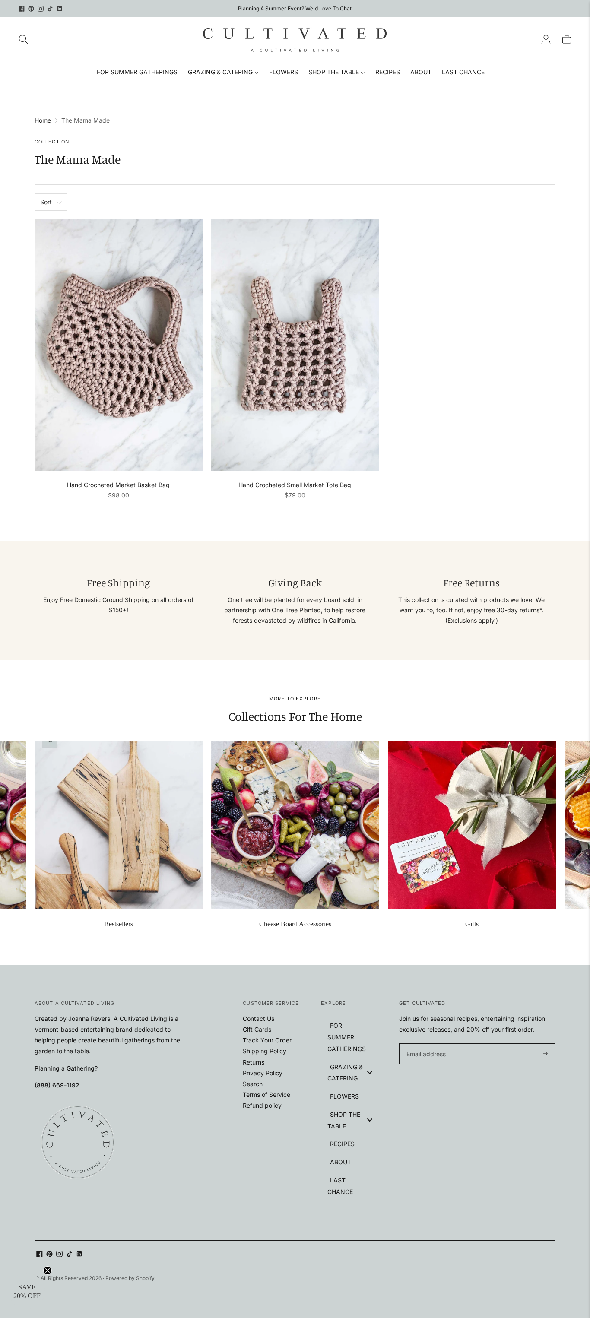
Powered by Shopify (130, 1278)
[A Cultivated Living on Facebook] (22, 9)
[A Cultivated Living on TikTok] (50, 9)
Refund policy (262, 1105)
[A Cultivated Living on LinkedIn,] (60, 9)
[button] (27, 1291)
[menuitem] (137, 71)
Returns (253, 1062)
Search (253, 1083)
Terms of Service (266, 1094)
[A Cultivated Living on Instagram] (41, 9)
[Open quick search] (23, 39)
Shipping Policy (264, 1051)
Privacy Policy (262, 1073)
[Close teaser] (47, 1270)
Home (43, 120)
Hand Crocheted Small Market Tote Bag (294, 484)
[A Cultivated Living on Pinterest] (31, 9)
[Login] (546, 39)
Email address (425, 1043)
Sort (46, 202)
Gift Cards (257, 1029)
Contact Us (258, 1018)
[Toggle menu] (369, 1072)
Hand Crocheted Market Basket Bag (118, 484)
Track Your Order (267, 1040)
